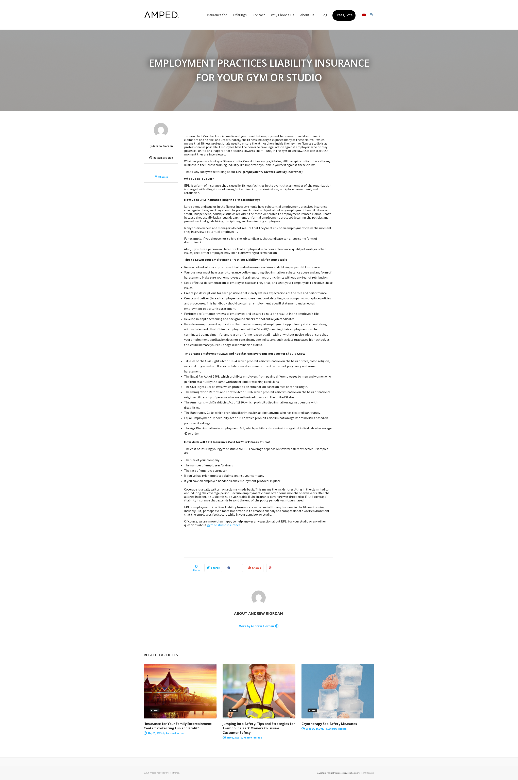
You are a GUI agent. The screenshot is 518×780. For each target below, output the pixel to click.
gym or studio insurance (223, 525)
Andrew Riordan (162, 146)
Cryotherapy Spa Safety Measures (329, 723)
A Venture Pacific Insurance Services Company (338, 772)
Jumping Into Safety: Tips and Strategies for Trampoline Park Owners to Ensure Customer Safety (259, 728)
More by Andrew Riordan (256, 626)
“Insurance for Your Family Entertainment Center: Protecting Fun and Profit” (178, 725)
